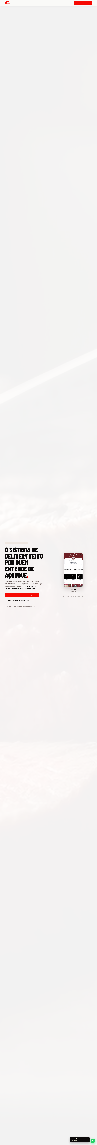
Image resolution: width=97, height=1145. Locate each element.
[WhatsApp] (93, 1141)
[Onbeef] (7, 2)
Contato (54, 3)
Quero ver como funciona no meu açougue (21, 595)
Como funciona (31, 3)
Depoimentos (42, 3)
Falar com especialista (83, 3)
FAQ (49, 3)
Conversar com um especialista (18, 600)
